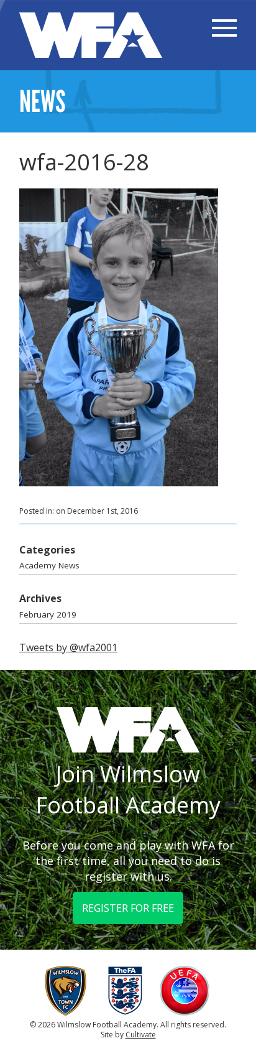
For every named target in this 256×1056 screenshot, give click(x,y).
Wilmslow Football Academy (90, 35)
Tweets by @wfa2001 (68, 647)
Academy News (49, 565)
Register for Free (128, 908)
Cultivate (141, 1034)
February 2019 (47, 614)
